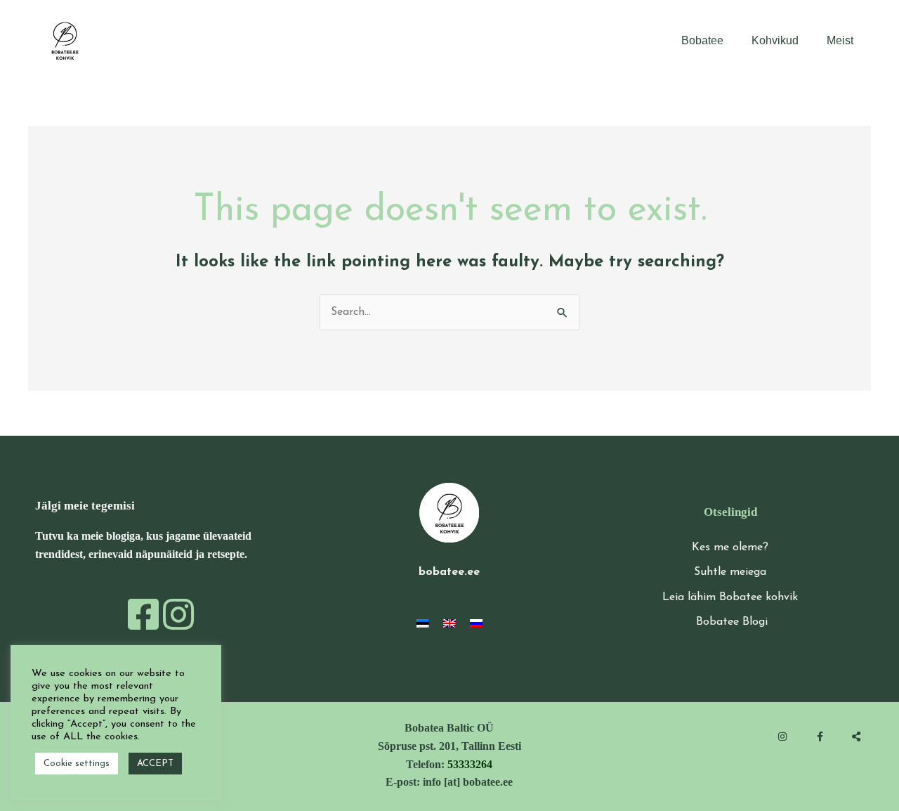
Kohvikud (775, 40)
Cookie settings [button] (77, 763)
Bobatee (702, 40)
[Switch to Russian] (476, 623)
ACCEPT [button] (155, 763)
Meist (840, 40)
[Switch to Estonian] (422, 623)
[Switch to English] (449, 623)
